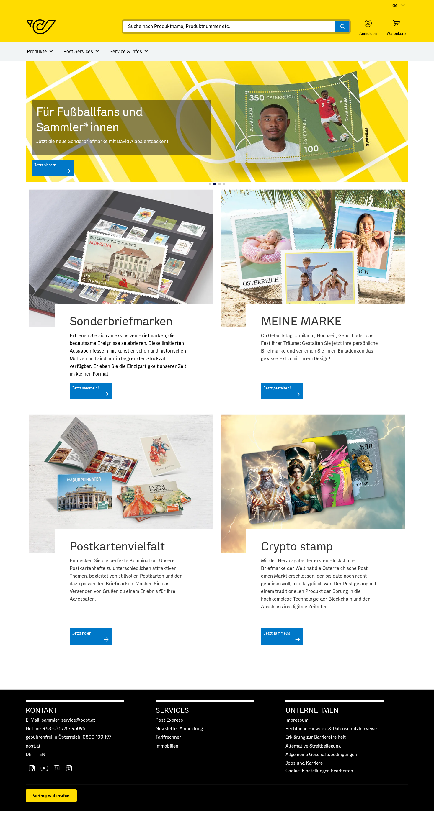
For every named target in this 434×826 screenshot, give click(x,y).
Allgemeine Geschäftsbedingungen (321, 755)
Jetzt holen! (82, 633)
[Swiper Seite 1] (210, 184)
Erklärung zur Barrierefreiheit (315, 737)
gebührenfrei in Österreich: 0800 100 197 (68, 737)
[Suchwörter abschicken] (342, 26)
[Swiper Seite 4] (224, 184)
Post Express (169, 720)
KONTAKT (41, 710)
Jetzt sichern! (46, 165)
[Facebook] (32, 769)
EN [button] (42, 755)
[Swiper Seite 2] (214, 184)
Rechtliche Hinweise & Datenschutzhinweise (331, 729)
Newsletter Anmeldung (179, 729)
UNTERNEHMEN (312, 710)
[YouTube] (44, 769)
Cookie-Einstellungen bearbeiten (319, 771)
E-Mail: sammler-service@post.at (60, 720)
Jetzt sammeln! (85, 388)
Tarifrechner (168, 737)
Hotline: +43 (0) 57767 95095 (55, 729)
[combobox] (236, 26)
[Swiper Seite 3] (219, 184)
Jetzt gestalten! (277, 388)
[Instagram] (69, 769)
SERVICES (172, 710)
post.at (33, 746)
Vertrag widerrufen (51, 795)
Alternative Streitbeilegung (313, 746)
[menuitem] (40, 51)
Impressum (297, 720)
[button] (368, 28)
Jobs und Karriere (304, 763)
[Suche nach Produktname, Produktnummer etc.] (342, 26)
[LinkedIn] (56, 769)
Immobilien (167, 746)
